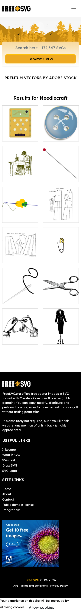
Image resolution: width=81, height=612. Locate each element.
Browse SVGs (40, 58)
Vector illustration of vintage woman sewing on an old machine (20, 170)
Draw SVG (9, 465)
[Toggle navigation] (74, 8)
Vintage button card (20, 134)
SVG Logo (9, 471)
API (16, 585)
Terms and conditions (34, 585)
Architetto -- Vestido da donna (61, 337)
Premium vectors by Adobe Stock (41, 77)
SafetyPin (54, 258)
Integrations (11, 510)
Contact (8, 499)
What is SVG (11, 455)
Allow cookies (41, 607)
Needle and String (19, 299)
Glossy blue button (60, 136)
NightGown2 (15, 258)
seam (10, 217)
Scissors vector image (61, 296)
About (6, 494)
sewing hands (16, 339)
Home (6, 489)
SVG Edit (8, 460)
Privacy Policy (59, 585)
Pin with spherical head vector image (60, 172)
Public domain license (18, 505)
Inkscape (9, 449)
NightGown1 (56, 217)
